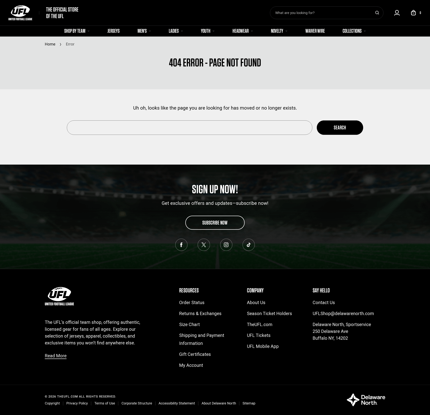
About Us (256, 302)
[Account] (397, 13)
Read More (56, 355)
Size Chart (189, 324)
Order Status (191, 302)
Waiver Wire (315, 31)
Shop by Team (75, 31)
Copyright (52, 403)
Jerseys (113, 31)
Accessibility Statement (177, 403)
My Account (191, 365)
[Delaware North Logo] (366, 399)
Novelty (277, 31)
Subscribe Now (215, 222)
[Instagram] (226, 245)
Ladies (174, 31)
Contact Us (324, 302)
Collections (352, 31)
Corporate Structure (136, 403)
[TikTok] (249, 245)
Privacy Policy (77, 403)
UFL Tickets (259, 335)
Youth (206, 31)
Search (377, 12)
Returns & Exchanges (200, 313)
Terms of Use (104, 403)
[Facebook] (181, 245)
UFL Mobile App (263, 346)
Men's (142, 31)
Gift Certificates (195, 354)
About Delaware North (219, 403)
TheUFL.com (259, 324)
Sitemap (249, 403)
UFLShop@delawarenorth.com (343, 313)
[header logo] (59, 296)
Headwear (240, 31)
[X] (204, 245)
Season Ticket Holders (269, 313)
